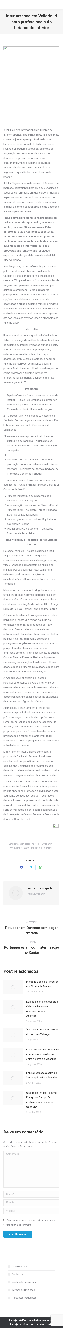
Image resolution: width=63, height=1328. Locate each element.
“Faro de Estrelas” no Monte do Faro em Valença (42, 1032)
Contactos (17, 1274)
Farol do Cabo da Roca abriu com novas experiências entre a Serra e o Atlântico (42, 1054)
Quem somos (19, 1266)
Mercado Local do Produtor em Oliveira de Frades (42, 984)
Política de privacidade (24, 1282)
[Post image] (13, 987)
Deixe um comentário (42, 848)
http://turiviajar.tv (36, 894)
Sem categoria (27, 844)
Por (44, 844)
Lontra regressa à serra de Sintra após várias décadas (41, 1075)
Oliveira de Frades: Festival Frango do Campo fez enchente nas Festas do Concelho (41, 1099)
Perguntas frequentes (24, 1297)
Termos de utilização (23, 1290)
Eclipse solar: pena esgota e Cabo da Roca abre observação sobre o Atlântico (42, 1008)
